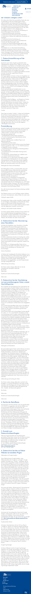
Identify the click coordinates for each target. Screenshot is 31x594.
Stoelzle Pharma (15, 11)
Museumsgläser (17, 13)
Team (4, 579)
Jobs (4, 587)
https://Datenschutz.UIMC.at (8, 446)
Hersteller (17, 6)
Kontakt (5, 577)
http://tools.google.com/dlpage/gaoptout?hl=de (15, 518)
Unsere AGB (6, 591)
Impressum (6, 589)
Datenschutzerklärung (9, 586)
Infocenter (16, 15)
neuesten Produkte (21, 2)
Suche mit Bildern (15, 8)
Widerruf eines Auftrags (5, 582)
